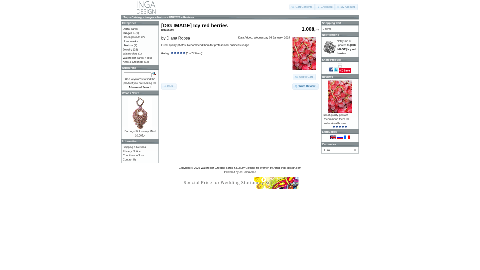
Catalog (137, 17)
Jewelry (127, 49)
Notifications (330, 34)
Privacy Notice (131, 151)
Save (347, 70)
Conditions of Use (133, 155)
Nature (161, 17)
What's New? (130, 93)
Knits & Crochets (133, 61)
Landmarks (131, 41)
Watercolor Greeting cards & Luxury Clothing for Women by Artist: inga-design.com (251, 167)
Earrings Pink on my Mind (140, 131)
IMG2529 (174, 17)
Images (149, 17)
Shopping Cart (331, 23)
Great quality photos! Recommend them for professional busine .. (336, 119)
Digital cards (130, 28)
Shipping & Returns (134, 147)
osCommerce (248, 172)
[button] (303, 7)
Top (126, 17)
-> (129, 33)
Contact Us (129, 159)
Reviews (188, 17)
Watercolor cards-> (134, 57)
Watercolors (130, 53)
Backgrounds (132, 37)
